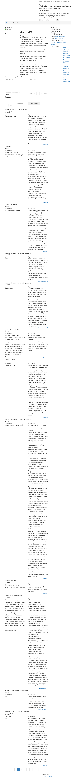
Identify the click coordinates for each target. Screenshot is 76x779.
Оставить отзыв (33, 103)
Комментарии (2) (43, 281)
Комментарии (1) (43, 688)
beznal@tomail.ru (60, 37)
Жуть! (8, 95)
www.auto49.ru (59, 38)
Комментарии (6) (43, 328)
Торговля (54, 42)
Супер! (8, 97)
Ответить (45, 145)
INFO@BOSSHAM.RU (47, 776)
